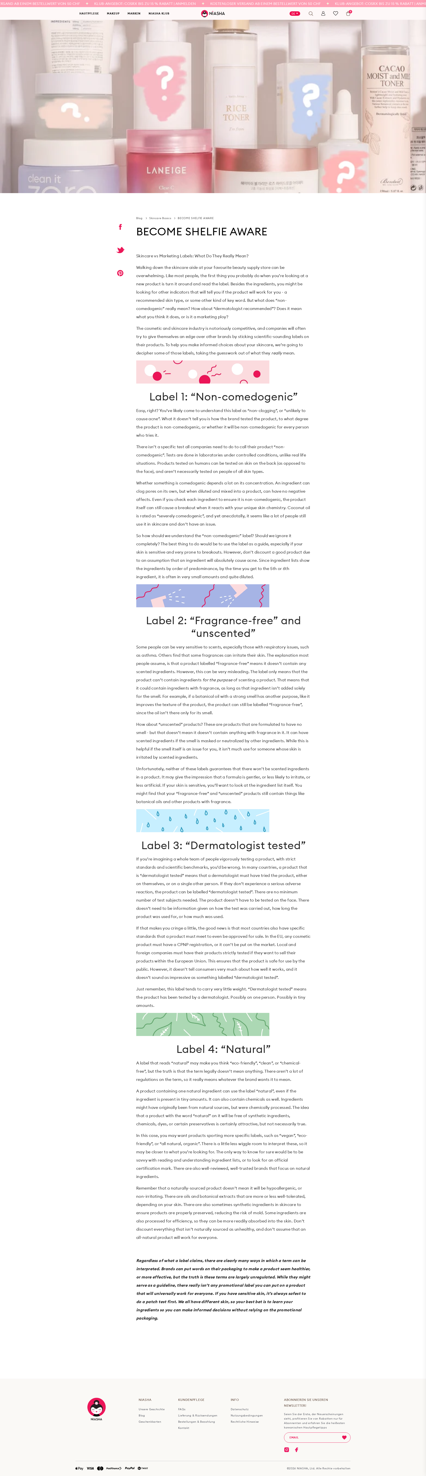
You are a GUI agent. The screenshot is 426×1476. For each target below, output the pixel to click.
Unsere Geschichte (152, 1409)
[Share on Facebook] (120, 227)
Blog (139, 218)
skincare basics (160, 218)
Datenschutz (240, 1409)
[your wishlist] (335, 13)
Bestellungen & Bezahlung (196, 1421)
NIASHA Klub (159, 13)
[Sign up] (344, 1437)
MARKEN (134, 13)
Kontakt (183, 1428)
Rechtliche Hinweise (245, 1421)
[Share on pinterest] (120, 273)
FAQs (181, 1409)
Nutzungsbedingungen (247, 1415)
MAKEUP (113, 13)
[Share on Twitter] (120, 250)
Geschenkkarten (150, 1421)
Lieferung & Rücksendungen (198, 1415)
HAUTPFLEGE (89, 13)
